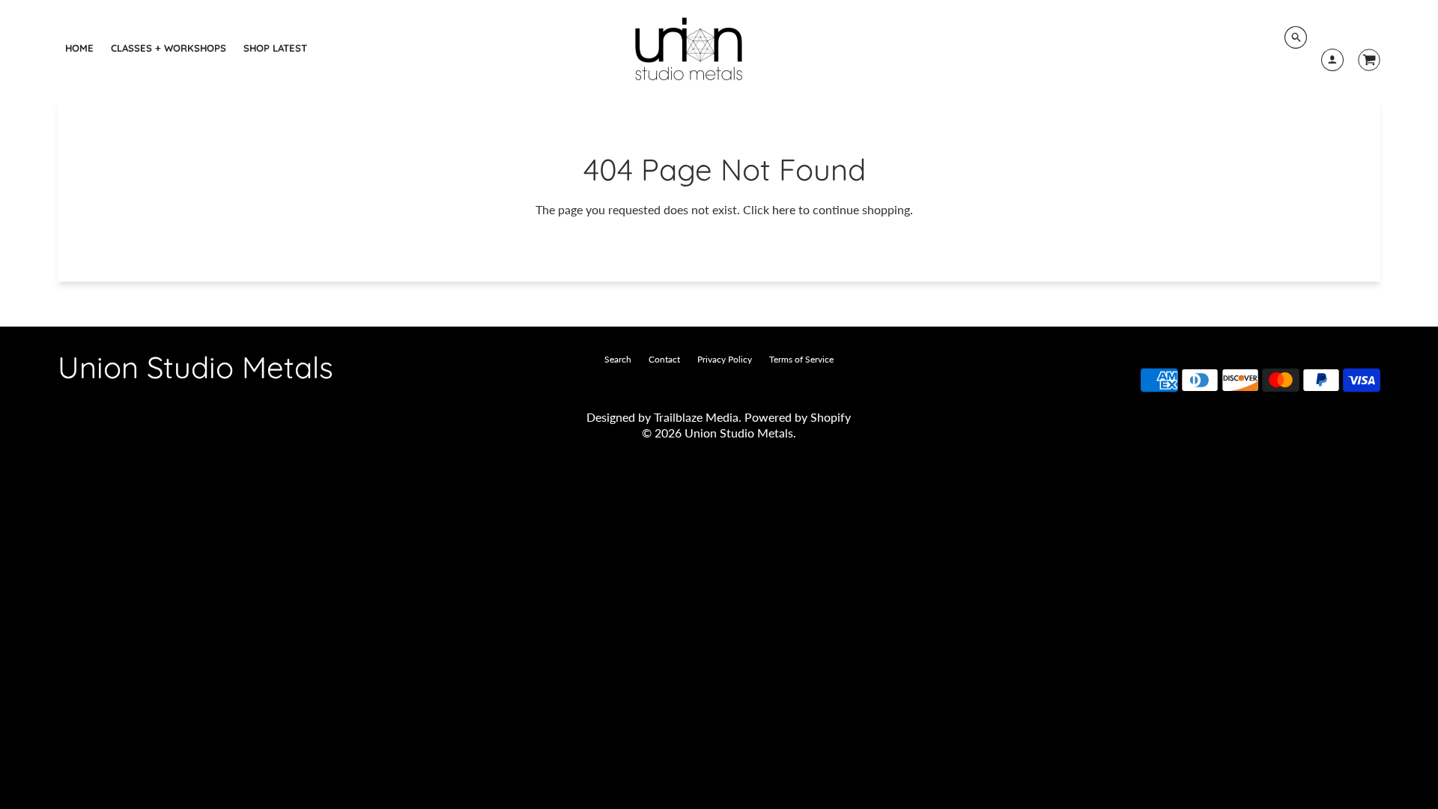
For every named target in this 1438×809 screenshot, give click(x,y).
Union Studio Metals (195, 367)
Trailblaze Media (696, 417)
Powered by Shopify (797, 417)
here (783, 209)
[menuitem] (79, 47)
